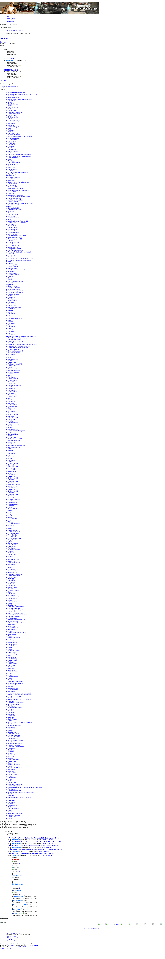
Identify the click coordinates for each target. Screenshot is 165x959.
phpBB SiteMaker (5, 948)
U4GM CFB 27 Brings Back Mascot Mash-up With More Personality (35, 842)
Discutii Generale (48, 839)
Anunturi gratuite (47, 855)
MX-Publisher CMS (20, 947)
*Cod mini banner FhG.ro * (73, 928)
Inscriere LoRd (9, 59)
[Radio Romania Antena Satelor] (90, 924)
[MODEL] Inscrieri (11, 70)
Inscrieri (4, 38)
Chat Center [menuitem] (11, 18)
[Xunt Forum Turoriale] (145, 924)
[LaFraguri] (129, 924)
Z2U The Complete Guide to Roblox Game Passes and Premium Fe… (36, 850)
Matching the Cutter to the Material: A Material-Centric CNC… (33, 854)
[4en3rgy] (105, 924)
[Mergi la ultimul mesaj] (22, 65)
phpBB (9, 944)
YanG (19, 65)
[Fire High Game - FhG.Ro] (49, 8)
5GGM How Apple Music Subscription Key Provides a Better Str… (35, 846)
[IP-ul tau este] (98, 924)
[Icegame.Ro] (121, 924)
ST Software (11, 945)
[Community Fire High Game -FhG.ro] (83, 924)
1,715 (21, 863)
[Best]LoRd (9, 60)
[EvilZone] (153, 924)
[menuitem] (8, 17)
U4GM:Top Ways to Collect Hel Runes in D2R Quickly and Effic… (34, 838)
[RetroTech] (137, 924)
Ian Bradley (34, 945)
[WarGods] (113, 924)
